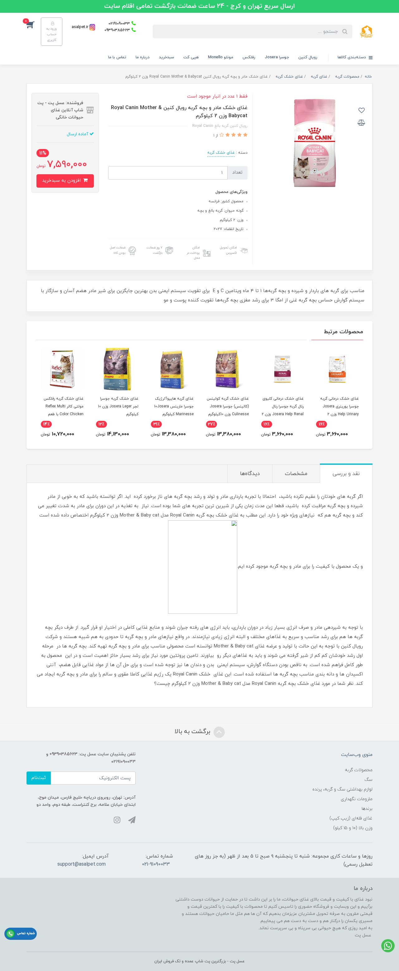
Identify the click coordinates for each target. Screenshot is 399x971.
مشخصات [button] (296, 474)
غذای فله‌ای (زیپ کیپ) (351, 818)
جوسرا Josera (277, 57)
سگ (368, 780)
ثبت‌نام (38, 778)
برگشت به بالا (193, 732)
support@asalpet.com (81, 864)
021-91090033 (156, 864)
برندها (367, 809)
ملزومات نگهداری (357, 799)
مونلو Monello (220, 57)
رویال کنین (307, 57)
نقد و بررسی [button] (346, 474)
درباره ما (143, 57)
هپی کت (191, 57)
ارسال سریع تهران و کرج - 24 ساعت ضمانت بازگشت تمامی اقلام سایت (199, 6)
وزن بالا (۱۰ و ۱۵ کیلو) (353, 828)
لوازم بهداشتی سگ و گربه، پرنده (342, 789)
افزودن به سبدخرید (62, 180)
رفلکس (249, 57)
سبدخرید (166, 57)
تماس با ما (117, 57)
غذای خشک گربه (221, 152)
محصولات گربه (359, 770)
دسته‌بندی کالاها (352, 57)
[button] (33, 24)
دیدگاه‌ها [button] (250, 474)
